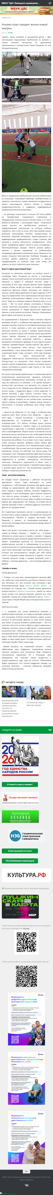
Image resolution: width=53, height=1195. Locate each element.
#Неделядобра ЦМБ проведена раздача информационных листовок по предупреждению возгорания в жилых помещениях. (10, 708)
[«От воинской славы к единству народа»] (38, 693)
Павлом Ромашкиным (27, 591)
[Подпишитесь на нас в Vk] (49, 729)
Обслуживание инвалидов (20, 861)
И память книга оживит (20, 784)
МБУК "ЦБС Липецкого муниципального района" (21, 3)
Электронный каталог (20, 851)
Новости (6, 17)
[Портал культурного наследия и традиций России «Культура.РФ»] (26, 875)
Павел (46, 597)
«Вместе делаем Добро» (36, 586)
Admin (10, 33)
